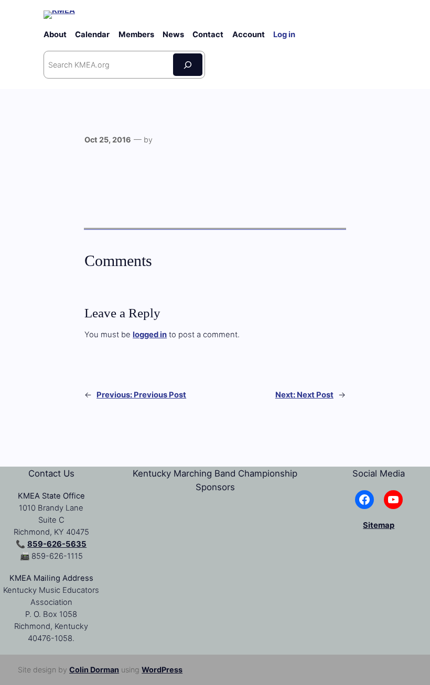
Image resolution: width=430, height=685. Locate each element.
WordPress (162, 669)
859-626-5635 (57, 544)
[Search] (187, 64)
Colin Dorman (94, 669)
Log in (284, 34)
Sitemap (378, 525)
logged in (150, 334)
